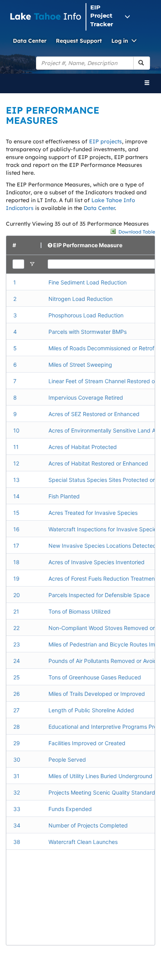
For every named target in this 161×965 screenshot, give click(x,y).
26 (16, 693)
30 (16, 759)
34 (16, 825)
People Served (67, 759)
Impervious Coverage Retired (85, 397)
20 (16, 595)
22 (16, 628)
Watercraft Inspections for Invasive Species (103, 529)
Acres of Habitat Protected (82, 447)
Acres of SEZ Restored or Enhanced (94, 414)
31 (16, 776)
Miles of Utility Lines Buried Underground (100, 776)
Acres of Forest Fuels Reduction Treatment (102, 578)
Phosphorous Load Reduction (85, 315)
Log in (119, 40)
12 (16, 463)
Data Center (30, 40)
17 (16, 545)
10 (16, 430)
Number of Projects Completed (88, 825)
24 (16, 660)
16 (16, 529)
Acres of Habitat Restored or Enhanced (98, 463)
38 (16, 841)
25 (16, 677)
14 (16, 496)
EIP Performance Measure (87, 245)
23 (16, 644)
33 (16, 809)
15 (16, 512)
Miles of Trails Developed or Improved (96, 693)
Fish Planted (64, 496)
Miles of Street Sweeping (80, 364)
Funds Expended (70, 809)
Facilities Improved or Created (86, 743)
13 (16, 479)
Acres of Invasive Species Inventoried (96, 562)
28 (16, 726)
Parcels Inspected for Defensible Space (99, 595)
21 (16, 611)
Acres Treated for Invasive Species (93, 512)
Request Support (79, 40)
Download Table (136, 232)
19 (16, 578)
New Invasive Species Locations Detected (102, 545)
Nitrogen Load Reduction (80, 298)
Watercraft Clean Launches (83, 841)
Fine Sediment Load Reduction (87, 282)
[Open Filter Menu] (32, 264)
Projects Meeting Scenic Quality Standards (103, 792)
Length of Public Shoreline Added (91, 710)
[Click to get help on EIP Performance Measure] (50, 245)
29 (16, 743)
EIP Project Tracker (101, 16)
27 (16, 710)
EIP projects (105, 141)
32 (16, 792)
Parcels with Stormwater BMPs (87, 331)
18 (16, 562)
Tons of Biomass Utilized (79, 611)
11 (16, 447)
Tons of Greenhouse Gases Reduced (94, 677)
